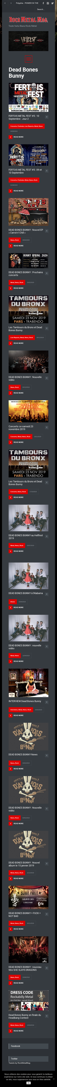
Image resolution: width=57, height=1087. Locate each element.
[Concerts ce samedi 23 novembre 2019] (28, 411)
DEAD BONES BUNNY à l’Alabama (26, 593)
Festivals (21, 126)
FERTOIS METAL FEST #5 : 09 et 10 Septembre (25, 171)
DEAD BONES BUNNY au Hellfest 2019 (26, 537)
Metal (36, 126)
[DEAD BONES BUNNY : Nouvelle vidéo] (28, 362)
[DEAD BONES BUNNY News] (28, 736)
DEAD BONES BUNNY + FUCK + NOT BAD (25, 914)
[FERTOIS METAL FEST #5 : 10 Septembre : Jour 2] (28, 97)
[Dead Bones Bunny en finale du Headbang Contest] (28, 1000)
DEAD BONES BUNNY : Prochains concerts (26, 274)
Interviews (14, 710)
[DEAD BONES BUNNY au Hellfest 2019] (28, 518)
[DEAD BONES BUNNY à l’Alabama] (28, 576)
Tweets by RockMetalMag (19, 1063)
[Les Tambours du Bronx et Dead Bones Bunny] (28, 309)
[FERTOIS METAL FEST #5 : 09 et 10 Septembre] (28, 155)
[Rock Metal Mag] (28, 19)
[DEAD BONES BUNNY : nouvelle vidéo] (28, 628)
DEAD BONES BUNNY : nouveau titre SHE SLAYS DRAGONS (25, 968)
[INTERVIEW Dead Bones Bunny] (28, 683)
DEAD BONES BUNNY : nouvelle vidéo (25, 647)
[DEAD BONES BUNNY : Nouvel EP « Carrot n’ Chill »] (28, 212)
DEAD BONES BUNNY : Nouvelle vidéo (25, 378)
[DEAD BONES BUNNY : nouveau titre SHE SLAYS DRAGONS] (28, 949)
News (41, 126)
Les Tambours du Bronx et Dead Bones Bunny (25, 329)
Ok (28, 1083)
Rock (35, 180)
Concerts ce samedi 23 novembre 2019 (21, 428)
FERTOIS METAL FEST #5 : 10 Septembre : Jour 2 (24, 117)
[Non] (53, 1079)
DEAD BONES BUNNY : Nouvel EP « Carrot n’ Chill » (26, 231)
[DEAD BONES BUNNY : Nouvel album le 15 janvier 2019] (28, 845)
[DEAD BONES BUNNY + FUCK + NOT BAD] (28, 897)
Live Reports (29, 126)
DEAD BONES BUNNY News (23, 754)
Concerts (13, 126)
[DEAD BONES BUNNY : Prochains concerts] (28, 260)
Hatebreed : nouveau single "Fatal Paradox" (27, 3)
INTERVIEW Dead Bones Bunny (25, 701)
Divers (12, 602)
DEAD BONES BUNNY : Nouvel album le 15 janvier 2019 (24, 864)
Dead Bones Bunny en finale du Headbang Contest (25, 1016)
